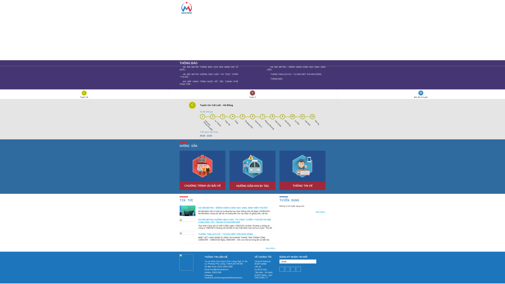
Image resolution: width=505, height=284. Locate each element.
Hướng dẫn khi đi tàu (252, 185)
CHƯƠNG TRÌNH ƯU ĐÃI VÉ (202, 185)
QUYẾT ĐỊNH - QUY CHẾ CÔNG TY (263, 276)
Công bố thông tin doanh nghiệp (262, 262)
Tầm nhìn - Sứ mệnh (263, 272)
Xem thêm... (271, 248)
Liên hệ (257, 266)
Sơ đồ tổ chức (260, 269)
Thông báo (189, 63)
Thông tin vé (302, 185)
